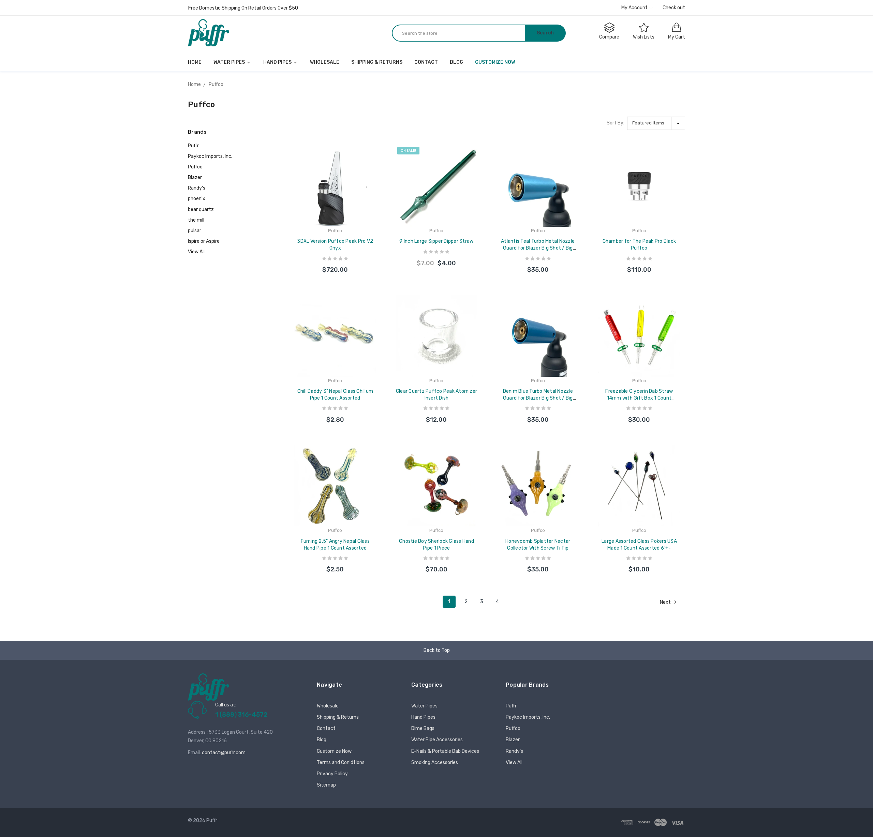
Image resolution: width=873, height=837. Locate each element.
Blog (456, 62)
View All (196, 252)
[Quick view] (376, 183)
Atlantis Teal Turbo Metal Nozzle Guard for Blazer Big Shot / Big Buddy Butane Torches (538, 248)
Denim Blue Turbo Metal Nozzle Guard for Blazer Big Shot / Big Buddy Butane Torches (538, 398)
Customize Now (495, 62)
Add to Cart (335, 263)
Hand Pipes (278, 62)
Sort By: (615, 123)
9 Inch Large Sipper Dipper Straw (436, 241)
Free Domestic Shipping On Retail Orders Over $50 (243, 8)
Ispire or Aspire (204, 241)
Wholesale (324, 62)
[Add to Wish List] (376, 168)
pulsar (194, 231)
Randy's (196, 188)
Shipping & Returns (376, 62)
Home (195, 62)
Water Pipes (229, 62)
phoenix (196, 198)
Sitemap (326, 785)
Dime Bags (422, 728)
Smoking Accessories (434, 762)
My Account (635, 8)
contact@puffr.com (224, 753)
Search (545, 33)
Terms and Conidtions (341, 762)
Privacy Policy (332, 774)
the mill (196, 220)
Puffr (193, 146)
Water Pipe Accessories (437, 740)
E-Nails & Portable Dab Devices (445, 751)
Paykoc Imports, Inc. (210, 156)
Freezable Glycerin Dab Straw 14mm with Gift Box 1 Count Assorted (639, 398)
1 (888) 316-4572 (241, 714)
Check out (674, 8)
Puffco (195, 167)
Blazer (195, 177)
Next (666, 602)
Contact (426, 62)
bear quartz (201, 209)
